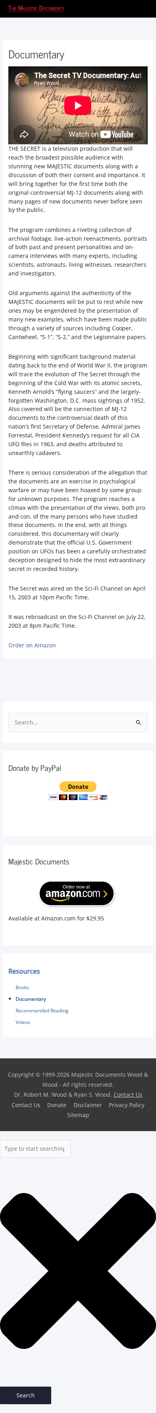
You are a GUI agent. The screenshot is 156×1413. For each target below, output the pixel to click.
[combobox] (35, 1149)
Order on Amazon (32, 645)
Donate (56, 1105)
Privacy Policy (126, 1105)
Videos (23, 1022)
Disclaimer (88, 1105)
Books (22, 987)
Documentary (31, 999)
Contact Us (128, 1094)
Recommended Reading (42, 1010)
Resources (24, 971)
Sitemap (78, 1115)
